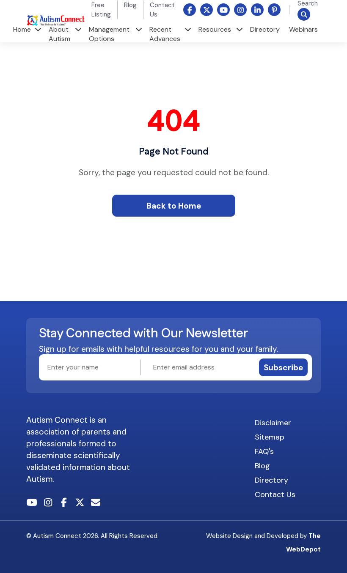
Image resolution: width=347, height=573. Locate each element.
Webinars (303, 29)
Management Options (109, 34)
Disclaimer (273, 423)
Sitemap (269, 437)
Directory (265, 29)
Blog (130, 5)
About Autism (59, 34)
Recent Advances (164, 34)
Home (22, 29)
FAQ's (264, 451)
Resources (214, 29)
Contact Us (275, 494)
